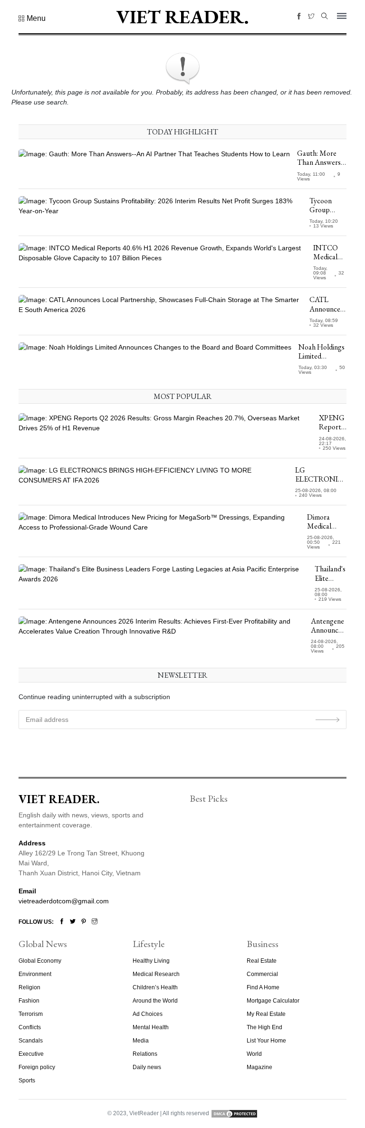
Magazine (259, 1067)
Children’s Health (155, 987)
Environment (35, 974)
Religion (29, 987)
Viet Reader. (182, 16)
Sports (27, 1080)
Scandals (31, 1040)
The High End (264, 1027)
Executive (31, 1054)
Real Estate (262, 960)
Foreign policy (37, 1067)
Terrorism (31, 1014)
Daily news (147, 1067)
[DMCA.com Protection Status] (234, 1113)
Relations (145, 1054)
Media (141, 1040)
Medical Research (156, 974)
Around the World (155, 1000)
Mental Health (151, 1027)
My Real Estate (266, 1014)
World (254, 1054)
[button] (32, 18)
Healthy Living (151, 960)
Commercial (262, 974)
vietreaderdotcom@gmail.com (64, 901)
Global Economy (40, 960)
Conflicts (30, 1027)
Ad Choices (148, 1014)
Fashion (29, 1000)
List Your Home (266, 1040)
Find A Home (263, 987)
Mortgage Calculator (273, 1000)
